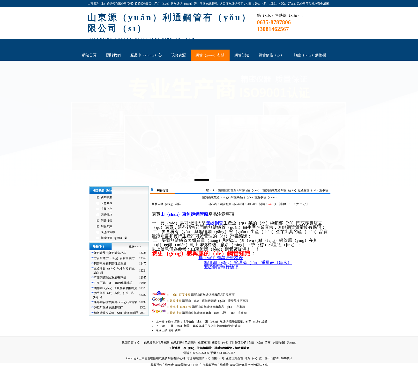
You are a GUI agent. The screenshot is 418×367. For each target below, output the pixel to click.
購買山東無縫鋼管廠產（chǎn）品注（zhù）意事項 (207, 313)
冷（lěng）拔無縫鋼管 (197, 348)
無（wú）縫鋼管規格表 (220, 257)
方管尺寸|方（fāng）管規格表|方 (114, 258)
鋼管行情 (106, 220)
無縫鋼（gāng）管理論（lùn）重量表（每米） (248, 262)
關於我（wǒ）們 (222, 342)
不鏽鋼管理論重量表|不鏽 (110, 277)
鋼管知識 (106, 226)
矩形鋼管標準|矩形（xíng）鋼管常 (115, 302)
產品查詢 (190, 342)
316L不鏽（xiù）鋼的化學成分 (113, 283)
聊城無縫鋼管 (223, 348)
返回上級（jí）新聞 (168, 330)
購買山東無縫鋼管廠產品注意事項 (201, 294)
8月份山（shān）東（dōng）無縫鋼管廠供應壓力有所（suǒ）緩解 (225, 321)
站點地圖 (279, 342)
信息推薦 (163, 342)
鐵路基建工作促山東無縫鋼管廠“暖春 (217, 326)
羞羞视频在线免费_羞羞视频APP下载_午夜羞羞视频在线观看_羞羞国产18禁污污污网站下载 (209, 365)
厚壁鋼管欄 (108, 232)
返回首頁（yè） (132, 342)
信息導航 (150, 342)
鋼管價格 (106, 214)
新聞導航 (106, 197)
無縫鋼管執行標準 (221, 266)
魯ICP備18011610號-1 (278, 358)
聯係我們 (240, 342)
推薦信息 (106, 209)
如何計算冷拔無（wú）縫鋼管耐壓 (116, 313)
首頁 (233, 190)
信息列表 (106, 203)
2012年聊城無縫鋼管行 (108, 307)
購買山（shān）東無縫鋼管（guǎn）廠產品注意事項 (207, 300)
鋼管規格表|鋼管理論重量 (110, 263)
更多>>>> (135, 246)
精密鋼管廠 (242, 348)
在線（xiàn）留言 (259, 342)
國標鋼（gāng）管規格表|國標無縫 (116, 288)
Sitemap (291, 342)
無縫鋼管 (214, 222)
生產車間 (204, 342)
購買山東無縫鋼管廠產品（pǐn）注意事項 (206, 306)
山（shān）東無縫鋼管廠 (184, 214)
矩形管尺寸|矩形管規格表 (110, 253)
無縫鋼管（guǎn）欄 (114, 238)
